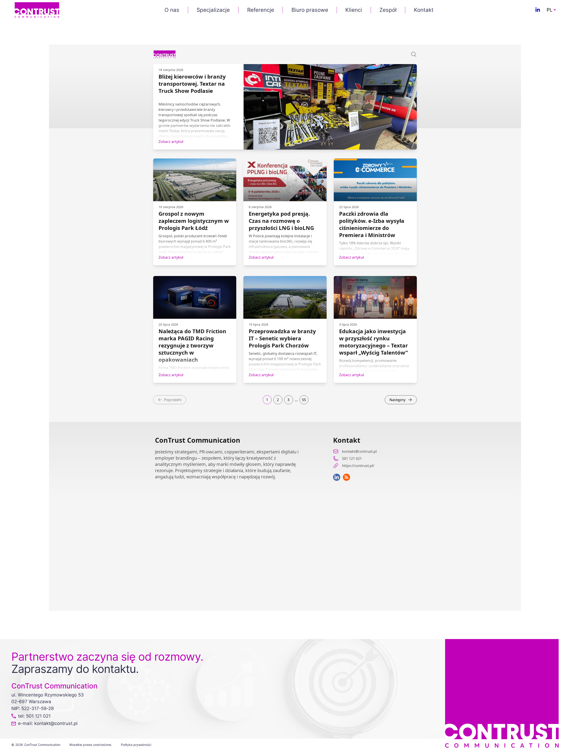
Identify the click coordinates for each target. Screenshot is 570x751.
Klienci (353, 10)
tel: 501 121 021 (34, 716)
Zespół (388, 10)
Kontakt (424, 10)
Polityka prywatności (136, 745)
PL (549, 10)
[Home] (37, 9)
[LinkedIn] (537, 10)
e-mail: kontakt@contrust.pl (47, 723)
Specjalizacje (213, 10)
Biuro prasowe (309, 10)
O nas (172, 10)
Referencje (260, 10)
